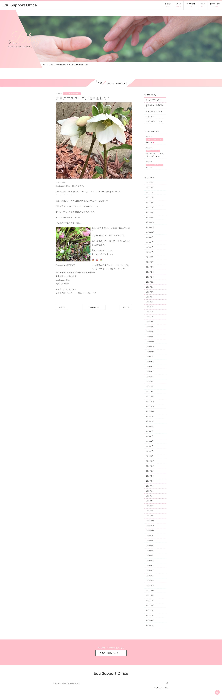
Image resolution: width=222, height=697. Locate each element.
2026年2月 (149, 212)
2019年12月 (150, 580)
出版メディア (151, 116)
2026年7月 (149, 187)
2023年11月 (150, 347)
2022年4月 (149, 441)
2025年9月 (149, 237)
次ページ (126, 307)
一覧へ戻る (92, 307)
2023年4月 (149, 381)
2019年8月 (149, 600)
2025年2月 (149, 272)
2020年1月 (149, 575)
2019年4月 (149, 620)
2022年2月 (149, 451)
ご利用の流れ (191, 5)
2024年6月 (149, 312)
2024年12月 (150, 282)
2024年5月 (149, 317)
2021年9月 (149, 476)
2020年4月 (149, 561)
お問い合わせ (215, 5)
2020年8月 (149, 541)
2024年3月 (149, 327)
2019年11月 (150, 585)
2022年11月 (150, 406)
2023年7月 (149, 366)
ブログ (202, 5)
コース (178, 5)
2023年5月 (149, 376)
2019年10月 (150, 590)
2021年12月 (150, 461)
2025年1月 (149, 277)
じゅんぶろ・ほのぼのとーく (57, 64)
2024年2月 (149, 332)
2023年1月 (149, 396)
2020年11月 (150, 526)
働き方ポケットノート (154, 111)
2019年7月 (149, 605)
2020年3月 (149, 565)
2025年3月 (149, 267)
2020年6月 (149, 551)
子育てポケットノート (154, 121)
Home (44, 64)
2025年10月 (150, 232)
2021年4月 (149, 501)
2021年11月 (150, 466)
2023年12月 (150, 342)
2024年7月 (149, 307)
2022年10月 (150, 411)
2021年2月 (149, 511)
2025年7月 (149, 247)
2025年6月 (149, 252)
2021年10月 (150, 471)
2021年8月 (149, 481)
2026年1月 (149, 217)
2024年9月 (149, 297)
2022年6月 (149, 431)
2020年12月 (150, 521)
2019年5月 (149, 615)
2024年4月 (149, 322)
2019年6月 (149, 610)
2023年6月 (149, 371)
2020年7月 (149, 546)
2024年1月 (149, 337)
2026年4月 (149, 202)
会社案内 (168, 5)
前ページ (62, 307)
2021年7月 (149, 486)
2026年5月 (149, 197)
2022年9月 (149, 416)
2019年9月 (149, 595)
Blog (98, 82)
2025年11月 (150, 227)
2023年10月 (150, 352)
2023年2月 (149, 391)
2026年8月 (149, 182)
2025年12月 (150, 222)
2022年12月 (150, 401)
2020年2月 (149, 570)
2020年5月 (149, 556)
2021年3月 (149, 506)
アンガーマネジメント (154, 100)
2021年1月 (149, 516)
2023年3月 (149, 386)
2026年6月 (149, 192)
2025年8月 (149, 242)
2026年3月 (149, 207)
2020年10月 (150, 531)
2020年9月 (149, 536)
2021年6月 (149, 491)
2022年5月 (149, 436)
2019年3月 (149, 625)
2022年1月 (149, 456)
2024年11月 (150, 287)
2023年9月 (149, 357)
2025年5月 (149, 257)
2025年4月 (149, 262)
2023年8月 (149, 362)
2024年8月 (149, 302)
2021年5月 (149, 496)
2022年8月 (149, 421)
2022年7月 (149, 426)
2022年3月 (149, 446)
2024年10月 (150, 292)
